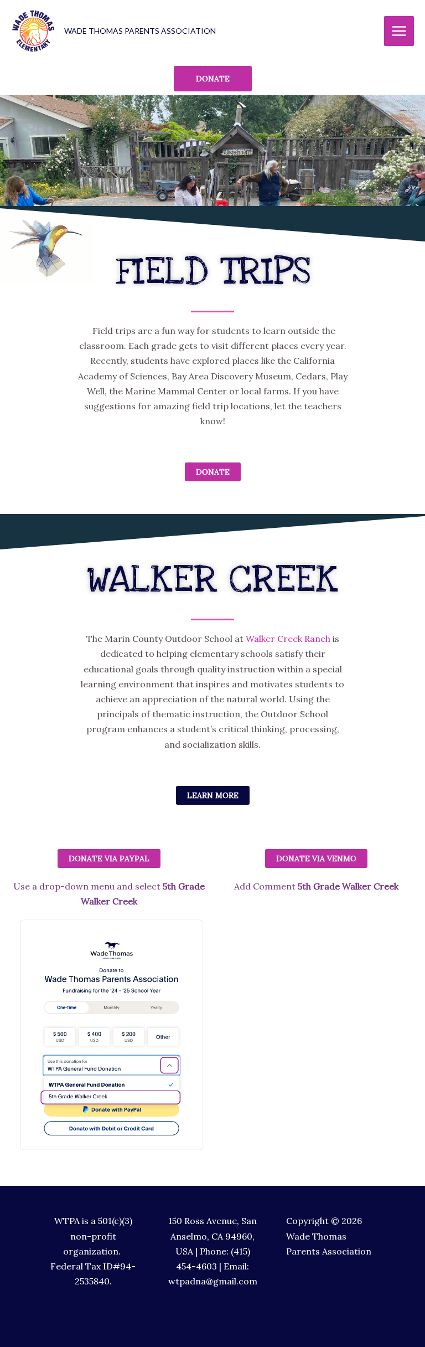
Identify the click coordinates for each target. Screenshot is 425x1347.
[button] (316, 858)
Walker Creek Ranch (289, 638)
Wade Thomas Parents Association (140, 30)
